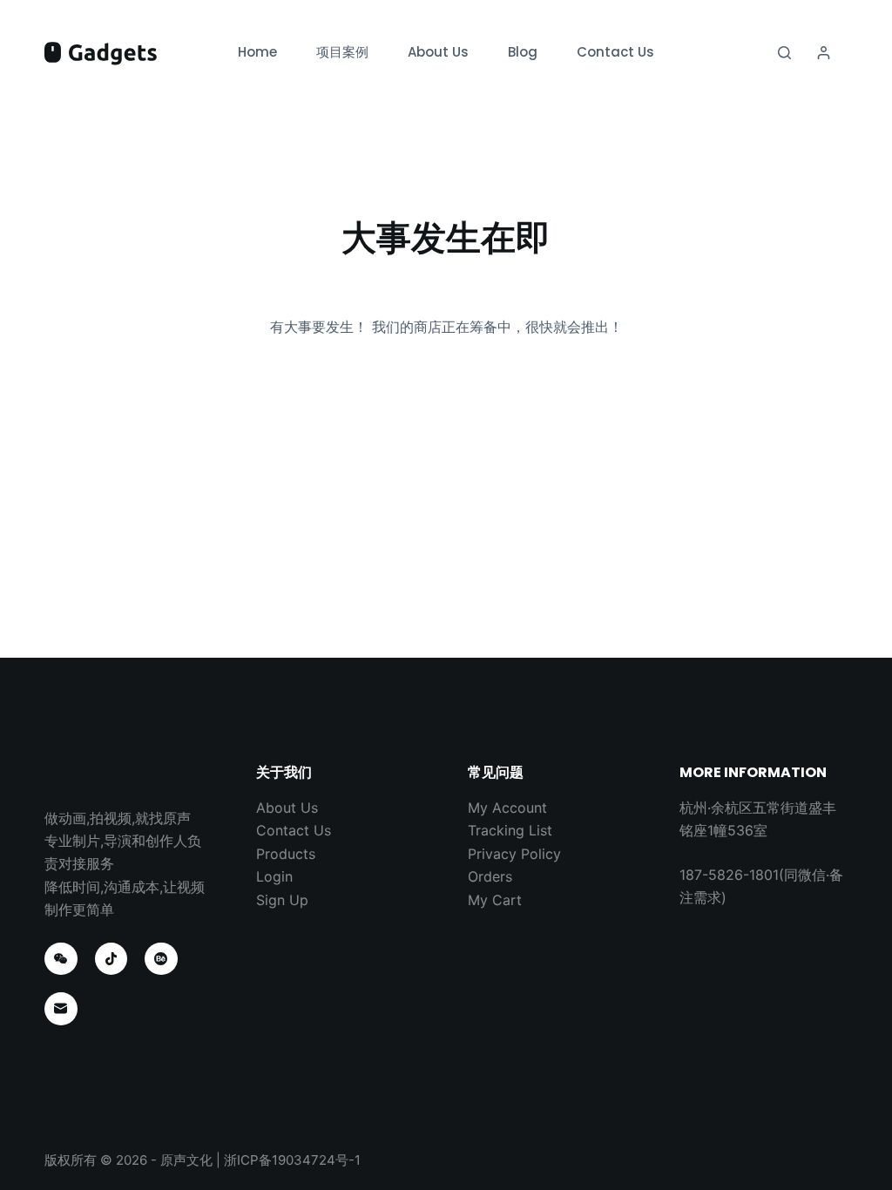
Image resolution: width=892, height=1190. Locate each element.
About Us (438, 52)
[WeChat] (61, 959)
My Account (507, 807)
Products (285, 853)
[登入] (823, 52)
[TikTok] (111, 959)
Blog (522, 52)
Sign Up (282, 900)
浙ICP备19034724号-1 (292, 1160)
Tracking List (510, 830)
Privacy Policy (514, 853)
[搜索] (784, 52)
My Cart (495, 900)
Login (274, 876)
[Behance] (161, 959)
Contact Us (615, 52)
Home (257, 52)
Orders (490, 876)
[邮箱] (61, 1008)
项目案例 (342, 52)
